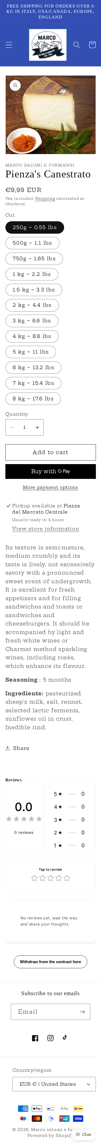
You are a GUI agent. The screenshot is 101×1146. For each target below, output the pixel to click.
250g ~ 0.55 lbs (35, 227)
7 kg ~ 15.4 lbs (33, 383)
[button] (8, 44)
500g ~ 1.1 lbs (32, 243)
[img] (24, 820)
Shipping (45, 198)
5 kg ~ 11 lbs (31, 352)
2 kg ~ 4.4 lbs (32, 305)
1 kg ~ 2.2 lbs (32, 274)
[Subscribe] (82, 1012)
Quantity (16, 414)
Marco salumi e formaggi (60, 1129)
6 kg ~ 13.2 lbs (33, 367)
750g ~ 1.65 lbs (34, 258)
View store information (45, 529)
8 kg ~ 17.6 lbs (33, 399)
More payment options (50, 487)
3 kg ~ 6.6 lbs (32, 321)
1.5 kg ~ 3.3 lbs (34, 290)
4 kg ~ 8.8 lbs (32, 336)
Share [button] (21, 748)
